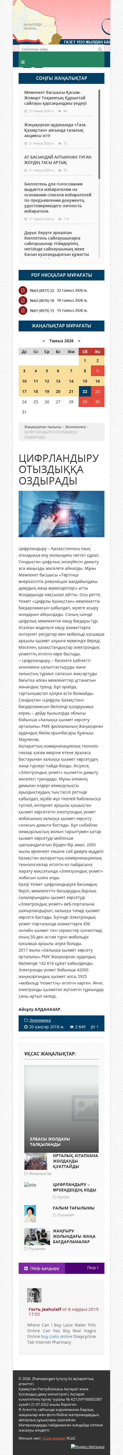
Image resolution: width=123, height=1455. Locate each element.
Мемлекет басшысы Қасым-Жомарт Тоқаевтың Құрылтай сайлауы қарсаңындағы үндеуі (55, 98)
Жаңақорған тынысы (82, 25)
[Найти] (100, 49)
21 (71, 391)
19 (47, 391)
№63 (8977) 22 (42, 290)
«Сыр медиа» (54, 1438)
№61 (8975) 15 (42, 310)
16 (97, 381)
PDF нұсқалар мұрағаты (61, 275)
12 (47, 381)
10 (24, 381)
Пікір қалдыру (44, 1268)
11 (35, 381)
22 (85, 391)
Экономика (40, 1020)
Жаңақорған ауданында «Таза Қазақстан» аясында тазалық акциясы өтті (55, 130)
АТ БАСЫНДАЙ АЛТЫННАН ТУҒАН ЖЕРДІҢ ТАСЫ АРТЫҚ (58, 159)
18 (35, 391)
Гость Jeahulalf (45, 1309)
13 (58, 381)
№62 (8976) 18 (42, 300)
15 (85, 381)
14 (71, 381)
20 (58, 391)
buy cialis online (56, 1336)
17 (24, 391)
